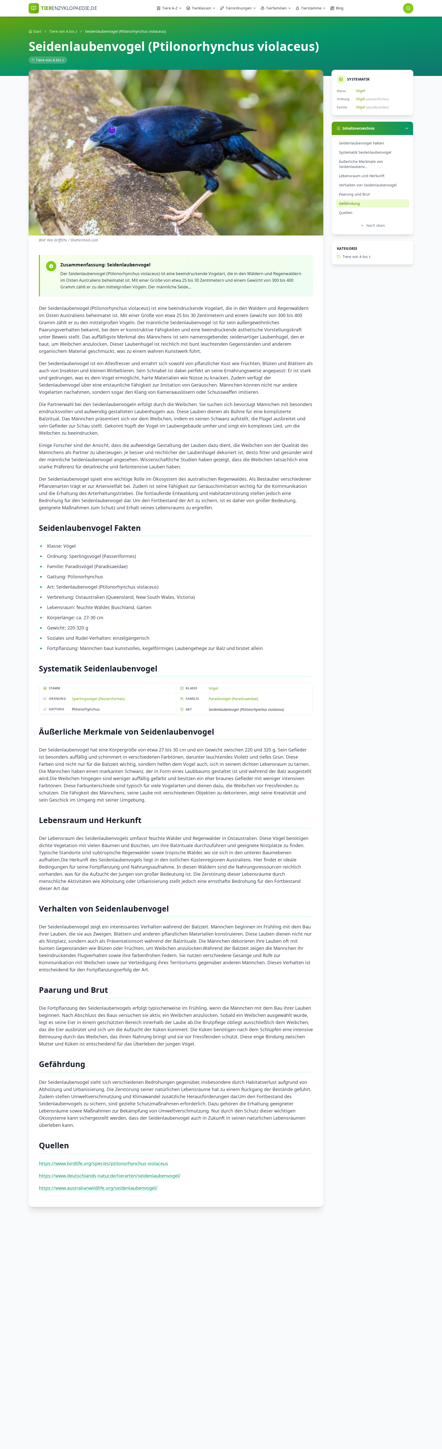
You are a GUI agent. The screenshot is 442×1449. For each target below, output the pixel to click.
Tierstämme (311, 8)
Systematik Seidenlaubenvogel (365, 152)
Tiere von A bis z (63, 31)
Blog (340, 8)
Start (37, 31)
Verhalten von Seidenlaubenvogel (368, 185)
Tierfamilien (276, 8)
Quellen (345, 212)
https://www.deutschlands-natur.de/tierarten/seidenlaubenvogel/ (110, 1176)
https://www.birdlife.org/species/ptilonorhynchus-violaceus (103, 1163)
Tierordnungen (239, 8)
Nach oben (375, 225)
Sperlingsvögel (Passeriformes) (98, 698)
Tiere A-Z (170, 8)
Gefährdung (349, 203)
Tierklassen (201, 8)
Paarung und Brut (354, 194)
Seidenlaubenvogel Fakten (361, 143)
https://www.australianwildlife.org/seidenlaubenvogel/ (98, 1188)
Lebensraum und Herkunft (361, 175)
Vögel (213, 688)
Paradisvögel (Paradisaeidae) (233, 698)
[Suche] (408, 8)
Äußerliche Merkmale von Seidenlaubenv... (361, 164)
